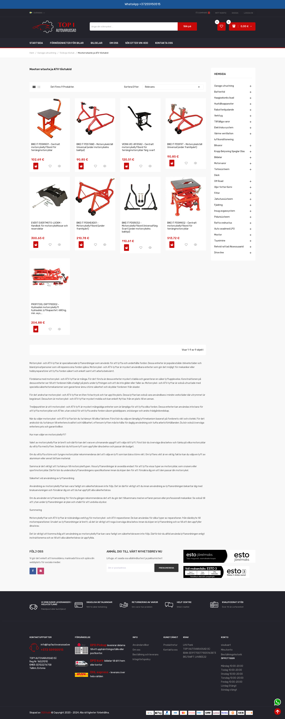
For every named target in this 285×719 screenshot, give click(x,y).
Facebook (33, 571)
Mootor (218, 234)
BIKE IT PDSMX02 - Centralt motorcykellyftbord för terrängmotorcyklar (182, 225)
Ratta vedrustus (223, 222)
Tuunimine (219, 240)
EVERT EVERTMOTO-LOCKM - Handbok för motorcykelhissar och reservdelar (49, 225)
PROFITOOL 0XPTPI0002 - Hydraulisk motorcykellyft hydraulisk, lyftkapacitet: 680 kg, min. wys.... (48, 309)
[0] (221, 26)
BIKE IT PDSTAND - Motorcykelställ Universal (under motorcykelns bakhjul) (95, 147)
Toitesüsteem (221, 169)
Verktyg (218, 115)
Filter (217, 193)
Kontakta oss (170, 649)
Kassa (235, 13)
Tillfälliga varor (222, 121)
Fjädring (218, 205)
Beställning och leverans (145, 654)
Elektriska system (223, 127)
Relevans (173, 87)
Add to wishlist (50, 166)
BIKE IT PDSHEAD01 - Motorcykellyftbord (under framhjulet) (91, 225)
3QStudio (46, 712)
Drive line (219, 252)
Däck (217, 175)
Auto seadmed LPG (224, 228)
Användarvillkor (141, 645)
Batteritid (219, 91)
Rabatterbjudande (224, 109)
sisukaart (226, 645)
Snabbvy (59, 166)
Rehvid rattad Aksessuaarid (229, 246)
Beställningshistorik (231, 654)
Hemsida (220, 74)
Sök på (187, 26)
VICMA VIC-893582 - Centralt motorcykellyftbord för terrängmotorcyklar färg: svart (138, 147)
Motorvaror (220, 163)
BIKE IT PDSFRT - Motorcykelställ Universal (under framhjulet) (184, 146)
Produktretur (170, 645)
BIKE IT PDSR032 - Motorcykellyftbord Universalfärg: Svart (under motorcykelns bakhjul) (140, 227)
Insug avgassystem (224, 211)
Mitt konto (220, 13)
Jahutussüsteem (223, 199)
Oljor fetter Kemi (223, 187)
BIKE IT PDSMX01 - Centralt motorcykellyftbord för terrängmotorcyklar (45, 147)
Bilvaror (218, 145)
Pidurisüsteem (222, 216)
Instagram (40, 571)
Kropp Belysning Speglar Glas (229, 151)
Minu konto (227, 649)
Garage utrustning (224, 86)
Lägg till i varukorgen (35, 166)
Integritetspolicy (142, 659)
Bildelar (218, 157)
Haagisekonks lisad (224, 97)
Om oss (136, 649)
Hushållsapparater (224, 103)
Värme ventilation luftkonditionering (224, 136)
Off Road (218, 181)
